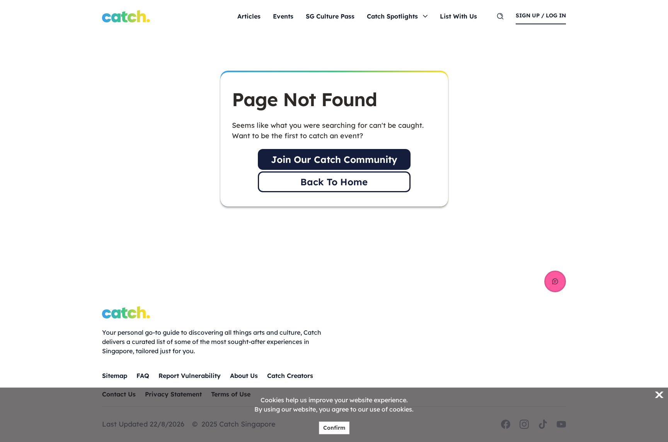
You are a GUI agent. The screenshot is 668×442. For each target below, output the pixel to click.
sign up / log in (541, 15)
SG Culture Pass (330, 16)
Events (283, 16)
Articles (249, 16)
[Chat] (555, 281)
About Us (244, 375)
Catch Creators (290, 375)
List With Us (458, 16)
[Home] (126, 16)
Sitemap (114, 375)
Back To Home (334, 182)
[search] (500, 16)
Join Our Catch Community (334, 159)
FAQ (142, 375)
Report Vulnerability (189, 375)
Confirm (334, 427)
